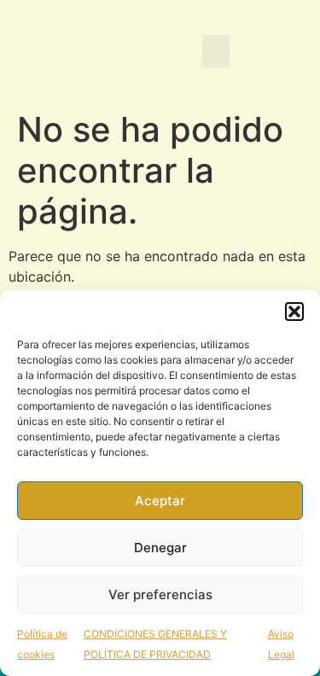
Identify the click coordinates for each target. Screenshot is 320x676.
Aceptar (160, 500)
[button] (294, 311)
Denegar (160, 547)
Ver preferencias (160, 594)
